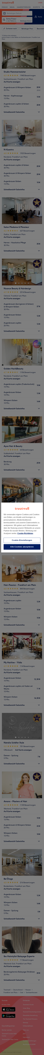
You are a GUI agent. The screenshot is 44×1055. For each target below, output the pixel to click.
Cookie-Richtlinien (25, 533)
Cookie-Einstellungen (22, 540)
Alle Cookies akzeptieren (22, 547)
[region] (22, 527)
